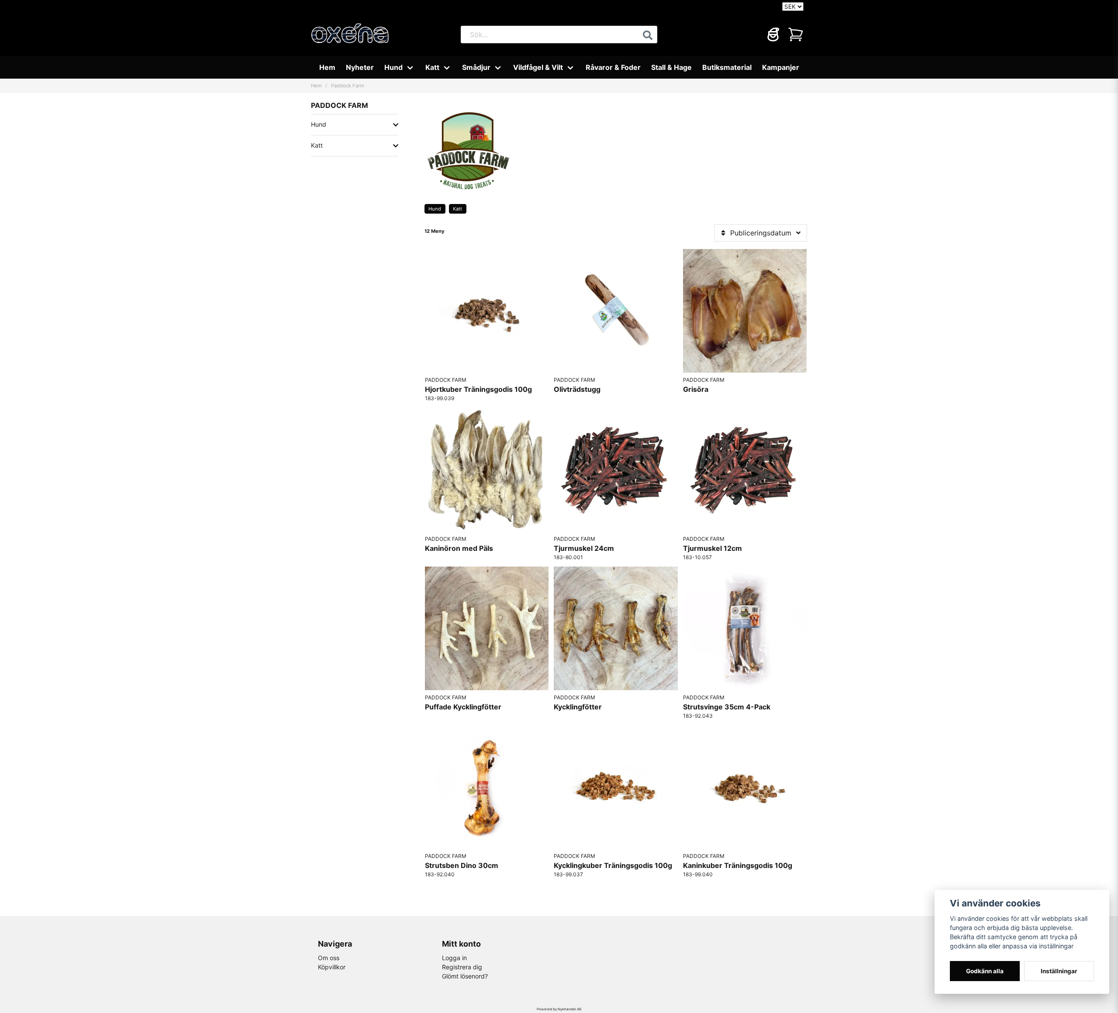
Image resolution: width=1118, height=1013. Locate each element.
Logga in (454, 957)
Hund (393, 67)
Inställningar (1059, 971)
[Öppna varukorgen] (795, 34)
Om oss (328, 957)
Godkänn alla (985, 971)
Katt (432, 67)
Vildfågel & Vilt (538, 67)
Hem (327, 67)
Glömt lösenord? (465, 976)
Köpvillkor (331, 967)
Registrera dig (462, 967)
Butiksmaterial (727, 67)
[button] (647, 35)
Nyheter (360, 67)
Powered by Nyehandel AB (559, 1009)
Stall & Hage (671, 67)
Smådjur (476, 67)
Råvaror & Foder (613, 67)
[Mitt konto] (773, 34)
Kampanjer (780, 67)
